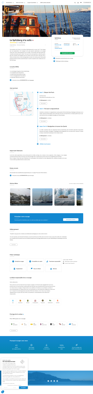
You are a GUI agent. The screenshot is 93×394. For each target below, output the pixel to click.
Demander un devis (70, 219)
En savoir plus (13, 330)
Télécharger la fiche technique (62, 61)
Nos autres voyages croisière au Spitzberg (76, 183)
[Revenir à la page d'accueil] (3, 2)
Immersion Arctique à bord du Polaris (64, 200)
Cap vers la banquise (38, 200)
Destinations (9, 2)
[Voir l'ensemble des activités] (60, 45)
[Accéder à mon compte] (78, 2)
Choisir (14, 387)
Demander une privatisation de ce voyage (64, 58)
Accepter (23, 387)
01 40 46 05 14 (87, 2)
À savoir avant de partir (70, 263)
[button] (2, 391)
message (32, 80)
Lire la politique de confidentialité (8, 383)
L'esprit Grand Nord (31, 2)
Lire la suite (14, 244)
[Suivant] (82, 197)
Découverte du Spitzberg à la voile (19, 200)
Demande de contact (67, 53)
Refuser (5, 387)
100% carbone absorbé (45, 2)
